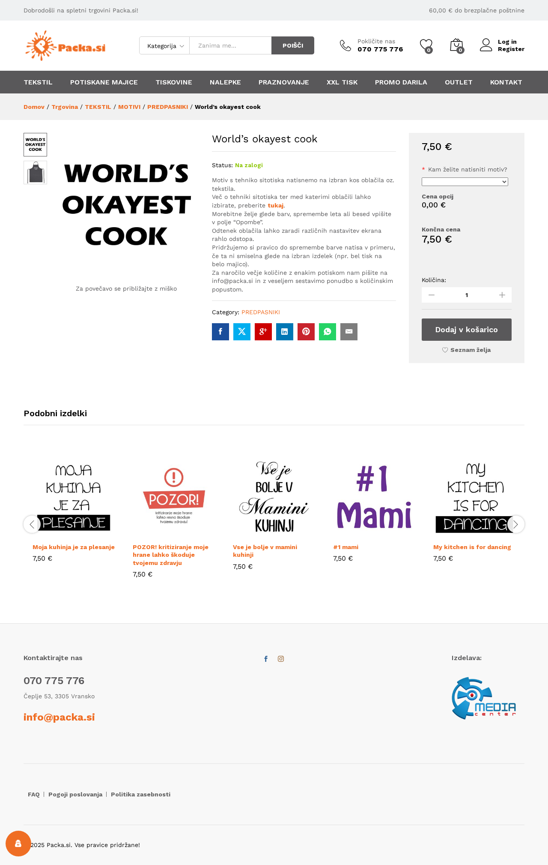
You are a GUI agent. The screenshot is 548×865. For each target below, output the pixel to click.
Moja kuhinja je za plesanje (74, 547)
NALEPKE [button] (225, 82)
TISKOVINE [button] (173, 82)
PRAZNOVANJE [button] (284, 82)
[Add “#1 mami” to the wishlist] (394, 533)
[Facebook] (266, 659)
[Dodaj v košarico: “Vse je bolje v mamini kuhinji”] (254, 533)
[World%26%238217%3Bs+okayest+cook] (241, 331)
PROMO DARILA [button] (401, 82)
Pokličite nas (376, 41)
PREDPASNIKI (260, 312)
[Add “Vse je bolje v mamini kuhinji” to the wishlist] (293, 533)
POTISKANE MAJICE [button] (104, 82)
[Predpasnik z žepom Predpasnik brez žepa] (465, 181)
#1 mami (345, 547)
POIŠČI (293, 45)
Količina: (434, 280)
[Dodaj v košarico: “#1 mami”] (354, 533)
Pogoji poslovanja (75, 794)
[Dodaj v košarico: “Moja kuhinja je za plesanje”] (54, 533)
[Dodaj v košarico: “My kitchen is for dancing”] (454, 533)
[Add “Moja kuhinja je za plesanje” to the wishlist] (93, 533)
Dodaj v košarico (466, 329)
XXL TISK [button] (342, 82)
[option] (74, 515)
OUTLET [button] (459, 82)
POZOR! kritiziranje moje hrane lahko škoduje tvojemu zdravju (170, 555)
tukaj (275, 205)
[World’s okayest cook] (220, 331)
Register (511, 48)
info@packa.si (59, 717)
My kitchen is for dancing (472, 547)
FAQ (34, 794)
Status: (222, 165)
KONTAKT (506, 82)
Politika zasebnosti (140, 794)
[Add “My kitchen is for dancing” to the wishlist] (494, 533)
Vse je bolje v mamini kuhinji (265, 551)
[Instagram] (281, 659)
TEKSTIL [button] (38, 82)
